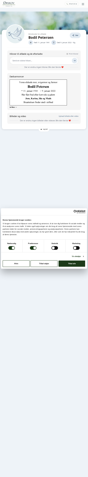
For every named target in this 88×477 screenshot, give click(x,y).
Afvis (16, 264)
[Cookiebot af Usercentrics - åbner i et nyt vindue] (75, 211)
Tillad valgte (44, 264)
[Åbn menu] (83, 4)
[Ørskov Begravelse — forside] (9, 3)
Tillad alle (72, 264)
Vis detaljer (76, 256)
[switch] (33, 248)
